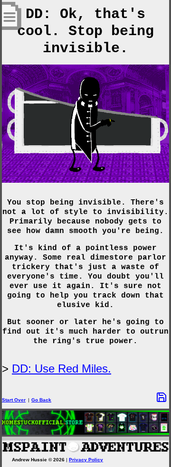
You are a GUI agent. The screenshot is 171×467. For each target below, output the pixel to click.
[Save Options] (161, 397)
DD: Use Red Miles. (61, 368)
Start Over (14, 399)
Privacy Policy (86, 459)
